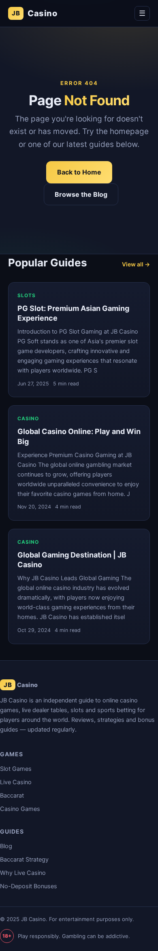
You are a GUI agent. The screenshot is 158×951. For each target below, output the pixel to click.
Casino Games (20, 809)
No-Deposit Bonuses (28, 886)
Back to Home (79, 172)
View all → (136, 264)
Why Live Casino (23, 873)
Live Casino (16, 782)
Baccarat (12, 795)
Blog (6, 846)
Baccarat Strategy (24, 859)
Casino (34, 13)
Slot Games (16, 768)
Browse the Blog (81, 194)
